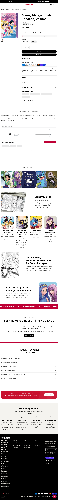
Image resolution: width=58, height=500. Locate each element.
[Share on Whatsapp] (30, 100)
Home (2, 9)
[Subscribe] (55, 449)
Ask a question (47, 142)
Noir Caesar (15, 447)
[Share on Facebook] (24, 100)
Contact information (53, 496)
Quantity (23, 44)
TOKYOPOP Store (8, 496)
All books (7, 9)
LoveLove (15, 440)
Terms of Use (27, 445)
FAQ (36, 440)
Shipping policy (45, 496)
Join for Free (28, 335)
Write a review (53, 142)
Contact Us (37, 445)
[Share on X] (26, 100)
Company (26, 442)
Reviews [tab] (5, 142)
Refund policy (23, 496)
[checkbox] (19, 146)
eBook (33, 41)
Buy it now (39, 54)
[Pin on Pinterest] (28, 100)
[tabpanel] (29, 153)
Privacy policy (30, 496)
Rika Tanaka (26, 22)
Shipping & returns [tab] (33, 111)
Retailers (37, 442)
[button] (2, 5)
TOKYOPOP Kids (17, 445)
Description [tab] (22, 111)
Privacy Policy (27, 447)
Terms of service (37, 496)
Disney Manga (16, 442)
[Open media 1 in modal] (15, 15)
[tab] (12, 142)
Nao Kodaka (31, 24)
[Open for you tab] (54, 496)
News (25, 440)
